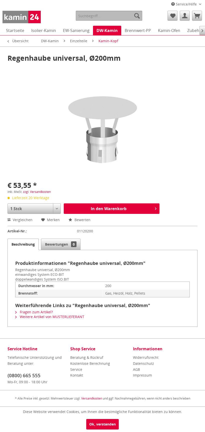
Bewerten (82, 219)
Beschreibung (23, 244)
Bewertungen (60, 244)
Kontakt (76, 375)
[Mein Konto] (185, 16)
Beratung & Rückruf (86, 357)
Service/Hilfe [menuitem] (186, 4)
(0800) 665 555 (24, 375)
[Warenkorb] (197, 16)
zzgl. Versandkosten (37, 192)
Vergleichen (22, 219)
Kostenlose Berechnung (90, 363)
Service (76, 369)
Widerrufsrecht (145, 357)
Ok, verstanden (102, 424)
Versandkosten (91, 398)
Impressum (142, 375)
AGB (136, 369)
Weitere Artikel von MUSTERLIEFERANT (51, 316)
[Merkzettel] (173, 16)
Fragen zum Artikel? (36, 312)
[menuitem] (109, 16)
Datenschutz (143, 363)
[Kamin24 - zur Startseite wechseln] (21, 17)
